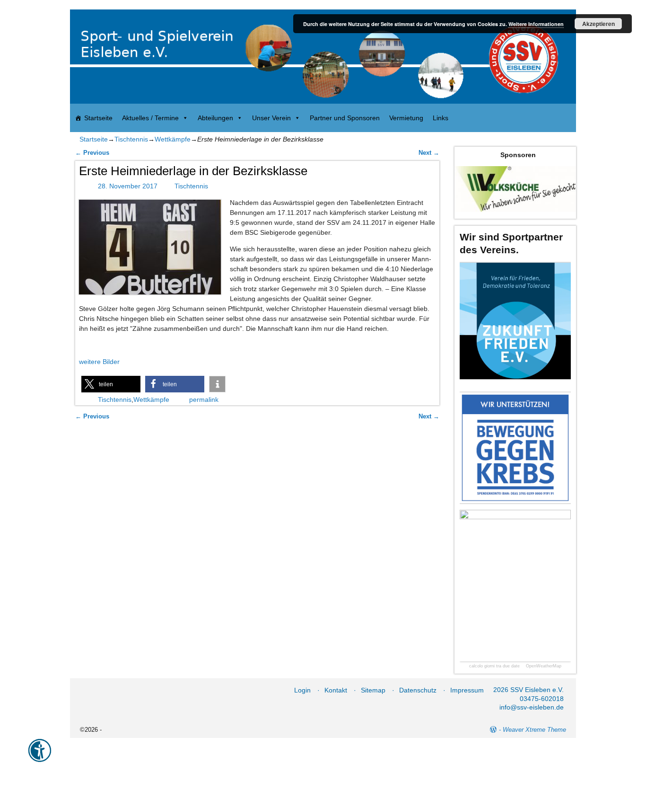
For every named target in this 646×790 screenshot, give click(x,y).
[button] (110, 384)
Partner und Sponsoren (345, 118)
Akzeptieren (598, 23)
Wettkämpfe (173, 139)
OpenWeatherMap (543, 666)
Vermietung (406, 118)
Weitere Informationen (536, 23)
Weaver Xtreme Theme (534, 729)
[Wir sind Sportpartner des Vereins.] (515, 321)
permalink (203, 399)
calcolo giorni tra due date (494, 666)
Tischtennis (131, 139)
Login (302, 690)
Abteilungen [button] (215, 118)
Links (440, 118)
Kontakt (335, 690)
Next (429, 153)
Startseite (98, 118)
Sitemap (373, 690)
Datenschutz (417, 690)
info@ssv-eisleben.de (531, 707)
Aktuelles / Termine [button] (150, 118)
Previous (92, 153)
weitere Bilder (99, 361)
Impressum (467, 690)
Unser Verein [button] (271, 118)
